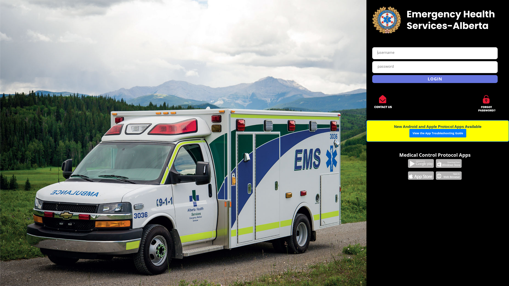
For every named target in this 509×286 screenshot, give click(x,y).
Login (435, 79)
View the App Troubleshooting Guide (438, 133)
